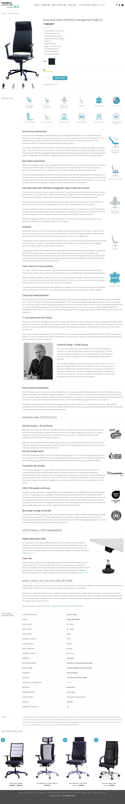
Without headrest (72, 673)
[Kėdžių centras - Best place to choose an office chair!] (10, 5)
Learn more (31, 553)
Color (44, 61)
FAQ (36, 793)
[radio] (51, 61)
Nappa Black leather (73, 619)
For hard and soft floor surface (77, 678)
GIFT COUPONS (84, 5)
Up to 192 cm (80, 697)
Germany (70, 702)
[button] (117, 5)
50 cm (69, 634)
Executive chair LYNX (109, 783)
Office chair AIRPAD (16, 783)
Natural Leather (72, 615)
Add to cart (60, 78)
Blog (104, 793)
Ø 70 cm (69, 648)
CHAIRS (36, 5)
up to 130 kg (71, 692)
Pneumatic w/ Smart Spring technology (79, 663)
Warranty (42, 793)
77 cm (69, 639)
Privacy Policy (86, 793)
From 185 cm (71, 697)
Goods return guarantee (71, 793)
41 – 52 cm (70, 629)
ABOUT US (22, 793)
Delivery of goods (53, 793)
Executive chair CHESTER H (78, 783)
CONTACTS (95, 5)
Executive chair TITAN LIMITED (47, 783)
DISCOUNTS (72, 5)
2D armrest (70, 658)
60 (67, 707)
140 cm (69, 644)
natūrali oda (71, 687)
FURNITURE (46, 5)
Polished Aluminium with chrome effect (79, 668)
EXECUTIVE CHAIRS (13, 13)
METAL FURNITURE (59, 5)
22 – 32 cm (70, 653)
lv (101, 5)
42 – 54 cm (70, 624)
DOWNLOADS (97, 793)
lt (104, 5)
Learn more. (83, 573)
